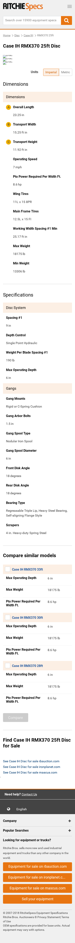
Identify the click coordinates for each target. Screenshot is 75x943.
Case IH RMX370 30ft (27, 618)
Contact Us (29, 794)
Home (6, 35)
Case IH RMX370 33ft (27, 569)
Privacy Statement (48, 917)
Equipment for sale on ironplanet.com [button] (38, 877)
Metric (65, 72)
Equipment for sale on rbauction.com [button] (37, 866)
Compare (15, 718)
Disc (17, 35)
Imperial (51, 72)
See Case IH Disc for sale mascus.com (30, 772)
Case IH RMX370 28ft (27, 666)
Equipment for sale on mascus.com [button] (38, 888)
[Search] (66, 20)
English (22, 809)
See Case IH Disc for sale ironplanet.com (31, 767)
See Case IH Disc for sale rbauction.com (31, 761)
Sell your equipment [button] (37, 899)
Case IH (28, 35)
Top (68, 937)
